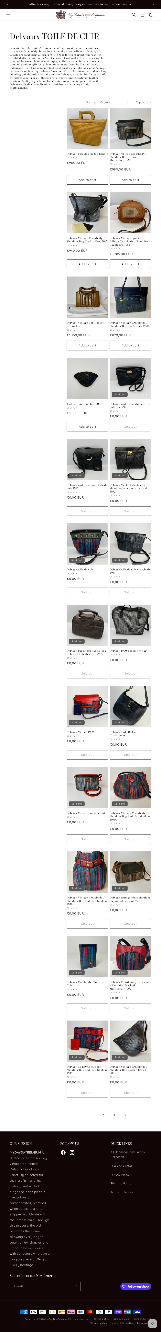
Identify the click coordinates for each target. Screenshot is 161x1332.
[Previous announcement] (7, 4)
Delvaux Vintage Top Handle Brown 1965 (85, 324)
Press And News (122, 1165)
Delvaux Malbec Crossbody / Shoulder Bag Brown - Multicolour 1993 (128, 157)
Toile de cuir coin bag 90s (83, 404)
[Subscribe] (76, 1286)
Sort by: (91, 102)
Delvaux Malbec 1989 (80, 732)
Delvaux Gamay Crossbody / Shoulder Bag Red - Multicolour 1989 (87, 1070)
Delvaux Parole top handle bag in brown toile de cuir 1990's (86, 652)
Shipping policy (98, 1323)
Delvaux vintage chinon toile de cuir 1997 (87, 486)
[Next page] (125, 1115)
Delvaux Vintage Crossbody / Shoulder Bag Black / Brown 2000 (129, 1070)
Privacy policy (121, 1319)
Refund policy (101, 1319)
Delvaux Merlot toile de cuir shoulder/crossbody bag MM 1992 (128, 488)
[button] (8, 14)
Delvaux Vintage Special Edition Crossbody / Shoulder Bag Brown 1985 (129, 241)
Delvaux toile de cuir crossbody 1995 (130, 571)
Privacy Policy (120, 1174)
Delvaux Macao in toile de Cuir (86, 813)
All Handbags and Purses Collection (128, 1154)
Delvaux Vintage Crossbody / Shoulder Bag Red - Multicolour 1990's (130, 817)
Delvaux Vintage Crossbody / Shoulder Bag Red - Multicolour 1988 (87, 901)
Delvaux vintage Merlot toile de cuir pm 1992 (130, 405)
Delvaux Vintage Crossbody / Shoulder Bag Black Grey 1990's (130, 324)
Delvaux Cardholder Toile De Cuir (85, 983)
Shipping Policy (121, 1183)
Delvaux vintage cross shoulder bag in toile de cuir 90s (130, 899)
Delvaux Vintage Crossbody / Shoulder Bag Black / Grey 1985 (87, 239)
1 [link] (93, 1115)
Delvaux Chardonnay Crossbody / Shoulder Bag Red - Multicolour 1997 (130, 985)
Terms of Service (122, 1192)
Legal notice (144, 1323)
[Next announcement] (153, 4)
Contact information (122, 1323)
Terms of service (142, 1319)
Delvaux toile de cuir (80, 569)
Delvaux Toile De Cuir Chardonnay (124, 733)
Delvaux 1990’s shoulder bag (128, 650)
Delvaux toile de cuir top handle (87, 153)
